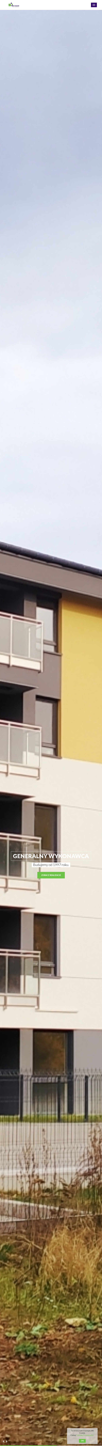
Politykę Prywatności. (85, 1435)
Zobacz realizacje (51, 875)
